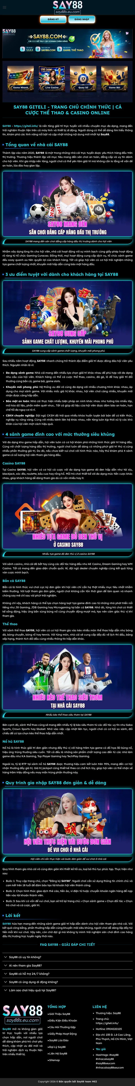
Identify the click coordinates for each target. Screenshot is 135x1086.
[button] (4, 7)
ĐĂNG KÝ (53, 19)
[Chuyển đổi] (5, 957)
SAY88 (6, 126)
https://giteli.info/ (26, 126)
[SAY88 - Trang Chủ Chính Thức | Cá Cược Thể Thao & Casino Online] (67, 7)
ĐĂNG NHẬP (82, 19)
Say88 (6, 1029)
